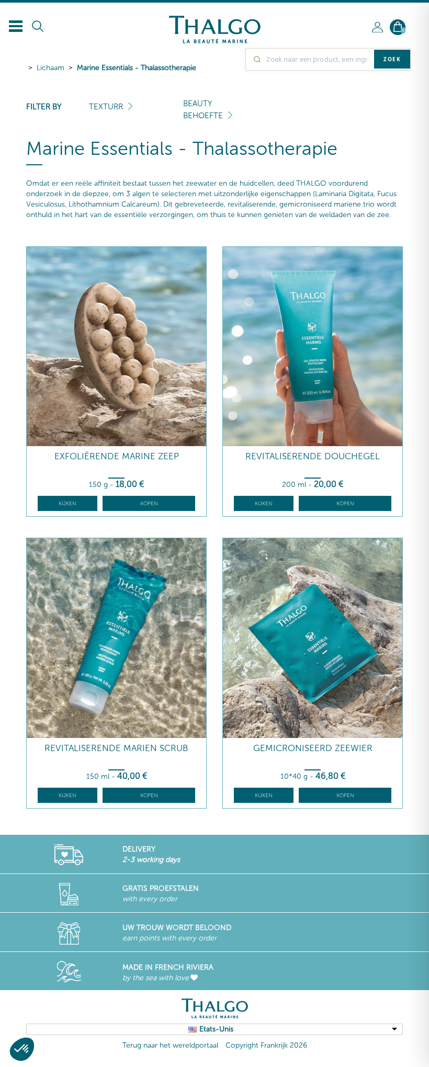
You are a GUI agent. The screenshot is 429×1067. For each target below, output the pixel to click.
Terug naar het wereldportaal (170, 1045)
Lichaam (50, 67)
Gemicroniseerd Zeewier (312, 748)
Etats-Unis (216, 1029)
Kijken (67, 504)
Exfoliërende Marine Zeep (116, 456)
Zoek (392, 59)
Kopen (149, 504)
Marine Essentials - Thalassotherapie (136, 67)
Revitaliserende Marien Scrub (116, 748)
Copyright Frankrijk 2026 (266, 1045)
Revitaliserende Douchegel (312, 456)
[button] (22, 1049)
